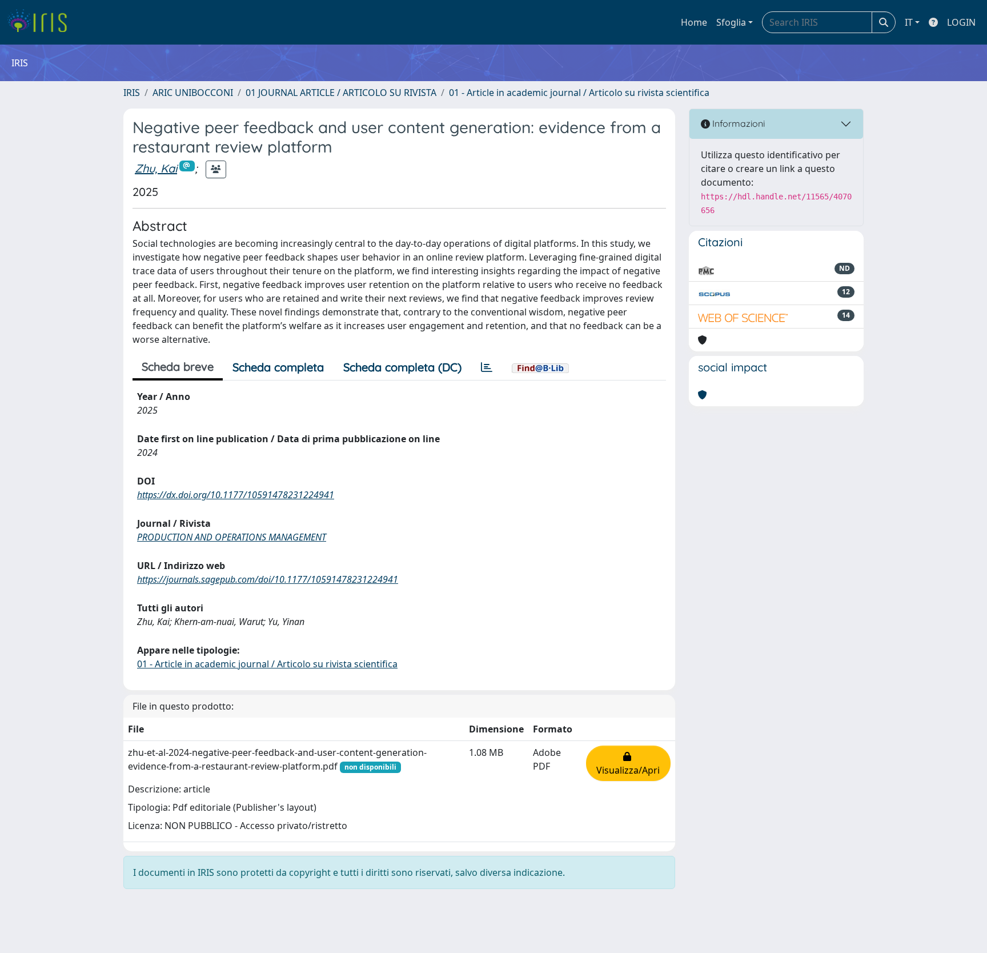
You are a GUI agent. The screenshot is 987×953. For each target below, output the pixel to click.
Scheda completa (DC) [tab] (402, 367)
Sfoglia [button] (731, 22)
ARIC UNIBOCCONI (193, 92)
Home (694, 22)
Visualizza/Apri (628, 763)
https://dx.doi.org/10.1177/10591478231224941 (235, 494)
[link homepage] (41, 22)
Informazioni (737, 123)
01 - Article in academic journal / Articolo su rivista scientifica (579, 92)
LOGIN (961, 22)
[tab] (486, 367)
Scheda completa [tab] (278, 367)
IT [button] (909, 22)
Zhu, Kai (156, 168)
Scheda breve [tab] (178, 366)
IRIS (131, 92)
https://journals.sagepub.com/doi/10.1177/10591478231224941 (267, 579)
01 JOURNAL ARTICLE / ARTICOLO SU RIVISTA (341, 92)
